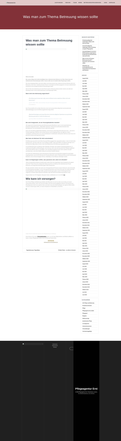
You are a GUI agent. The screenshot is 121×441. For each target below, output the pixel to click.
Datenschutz (55, 345)
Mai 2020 (84, 271)
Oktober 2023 (85, 165)
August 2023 (85, 171)
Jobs (105, 2)
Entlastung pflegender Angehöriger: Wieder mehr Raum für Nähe (88, 42)
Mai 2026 (84, 86)
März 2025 (84, 122)
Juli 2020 (84, 266)
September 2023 (86, 168)
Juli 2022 (84, 204)
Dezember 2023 (86, 160)
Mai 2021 (84, 240)
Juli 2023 (84, 173)
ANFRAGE (112, 2)
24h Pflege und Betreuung (88, 303)
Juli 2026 (84, 80)
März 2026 (84, 91)
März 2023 (84, 184)
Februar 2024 (85, 155)
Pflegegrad (84, 313)
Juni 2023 (84, 176)
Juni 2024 (84, 145)
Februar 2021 (85, 248)
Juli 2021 (84, 235)
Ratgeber (84, 315)
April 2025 (84, 119)
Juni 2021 (84, 238)
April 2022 (84, 212)
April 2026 (84, 88)
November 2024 (86, 132)
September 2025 (86, 106)
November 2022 (86, 194)
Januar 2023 (85, 189)
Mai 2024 (84, 147)
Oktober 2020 (85, 258)
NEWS (80, 2)
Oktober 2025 (85, 104)
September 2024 (86, 137)
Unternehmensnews (86, 326)
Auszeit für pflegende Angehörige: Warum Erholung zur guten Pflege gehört (89, 47)
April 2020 (84, 274)
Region (68, 2)
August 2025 (85, 109)
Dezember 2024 (86, 129)
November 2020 (86, 256)
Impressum (54, 344)
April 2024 (84, 150)
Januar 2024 (85, 158)
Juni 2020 (84, 269)
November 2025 (86, 101)
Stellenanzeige (85, 318)
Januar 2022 (85, 220)
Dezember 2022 (86, 191)
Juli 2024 (84, 142)
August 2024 (85, 140)
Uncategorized (85, 323)
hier (64, 174)
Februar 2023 (85, 186)
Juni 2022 (84, 207)
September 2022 (86, 199)
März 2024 (84, 153)
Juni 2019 (84, 294)
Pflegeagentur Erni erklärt (88, 310)
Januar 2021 (85, 251)
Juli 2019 (84, 292)
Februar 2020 (85, 279)
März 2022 (84, 214)
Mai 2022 (84, 209)
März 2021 (84, 245)
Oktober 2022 (85, 196)
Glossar (55, 347)
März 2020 (84, 276)
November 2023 (86, 163)
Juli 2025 (84, 111)
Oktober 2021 (85, 227)
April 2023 (84, 181)
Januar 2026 (85, 96)
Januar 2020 (85, 281)
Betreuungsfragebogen (92, 2)
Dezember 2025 (86, 99)
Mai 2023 (84, 178)
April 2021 (84, 243)
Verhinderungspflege (87, 331)
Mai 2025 (84, 117)
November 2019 (86, 287)
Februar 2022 (85, 217)
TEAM (75, 2)
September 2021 (86, 230)
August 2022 (85, 202)
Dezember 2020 (86, 253)
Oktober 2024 (85, 135)
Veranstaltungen (86, 328)
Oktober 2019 (85, 289)
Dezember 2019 (86, 284)
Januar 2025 (85, 127)
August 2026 (85, 78)
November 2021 (86, 225)
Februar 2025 (85, 124)
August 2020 (85, 263)
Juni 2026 (84, 83)
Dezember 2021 (86, 222)
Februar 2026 (85, 93)
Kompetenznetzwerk (87, 305)
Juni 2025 (84, 114)
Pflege (83, 308)
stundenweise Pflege (87, 321)
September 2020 (86, 261)
